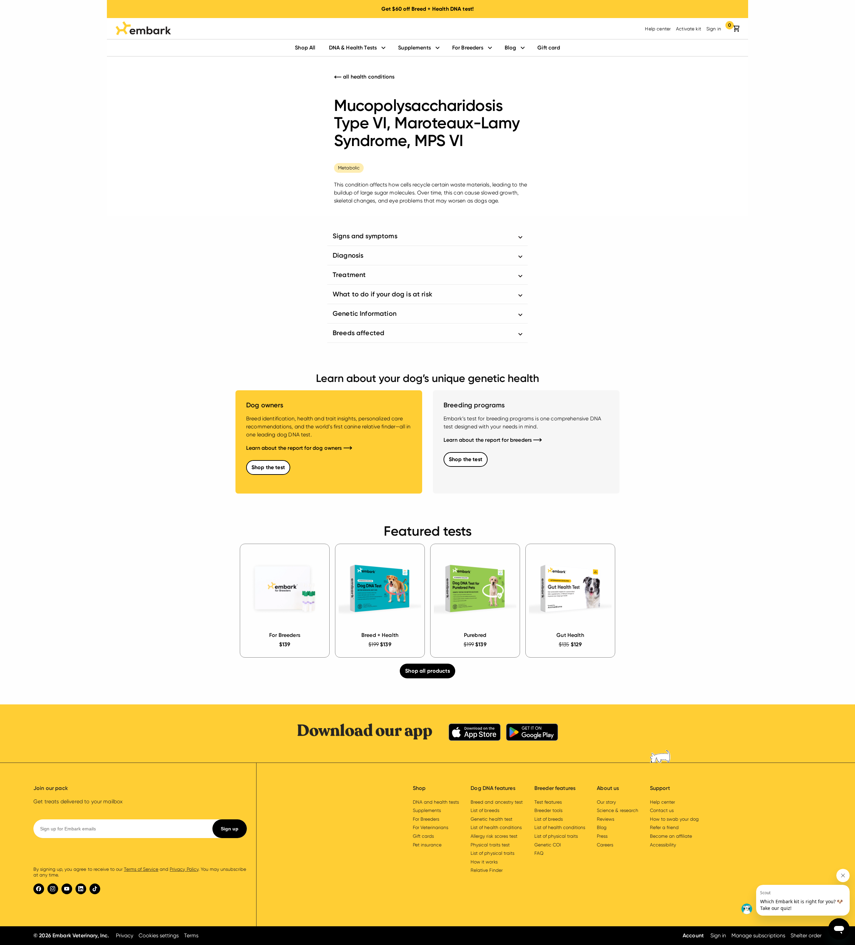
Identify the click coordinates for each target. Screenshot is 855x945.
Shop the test (268, 467)
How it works (484, 861)
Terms (191, 935)
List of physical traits (492, 853)
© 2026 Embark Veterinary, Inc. (71, 935)
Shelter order (806, 935)
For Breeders (467, 47)
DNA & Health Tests (353, 47)
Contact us (662, 810)
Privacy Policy (184, 869)
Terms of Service (141, 869)
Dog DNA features (493, 788)
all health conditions (368, 77)
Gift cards (423, 836)
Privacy (124, 935)
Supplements (414, 47)
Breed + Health (379, 635)
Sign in (713, 28)
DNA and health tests (436, 802)
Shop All (305, 47)
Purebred (475, 635)
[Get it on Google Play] (532, 733)
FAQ (538, 853)
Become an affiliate (671, 836)
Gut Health (570, 635)
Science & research (617, 810)
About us (608, 788)
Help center (658, 28)
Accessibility (663, 844)
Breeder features (554, 788)
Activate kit (688, 28)
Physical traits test (490, 844)
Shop (419, 788)
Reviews (605, 819)
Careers (605, 844)
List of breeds (485, 810)
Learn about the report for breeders (488, 440)
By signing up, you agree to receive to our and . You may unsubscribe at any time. (139, 872)
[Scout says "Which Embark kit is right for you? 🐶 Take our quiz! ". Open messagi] (795, 892)
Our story (606, 802)
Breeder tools (548, 810)
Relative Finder (486, 870)
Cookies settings (159, 935)
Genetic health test (491, 819)
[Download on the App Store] (475, 733)
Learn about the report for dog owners (294, 448)
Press (602, 836)
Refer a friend (664, 827)
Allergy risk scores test (494, 836)
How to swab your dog (674, 819)
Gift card (548, 47)
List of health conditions (496, 827)
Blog (510, 47)
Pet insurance (427, 844)
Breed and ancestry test (496, 802)
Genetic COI (547, 844)
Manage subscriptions (758, 935)
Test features (548, 802)
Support (660, 788)
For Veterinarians (430, 827)
